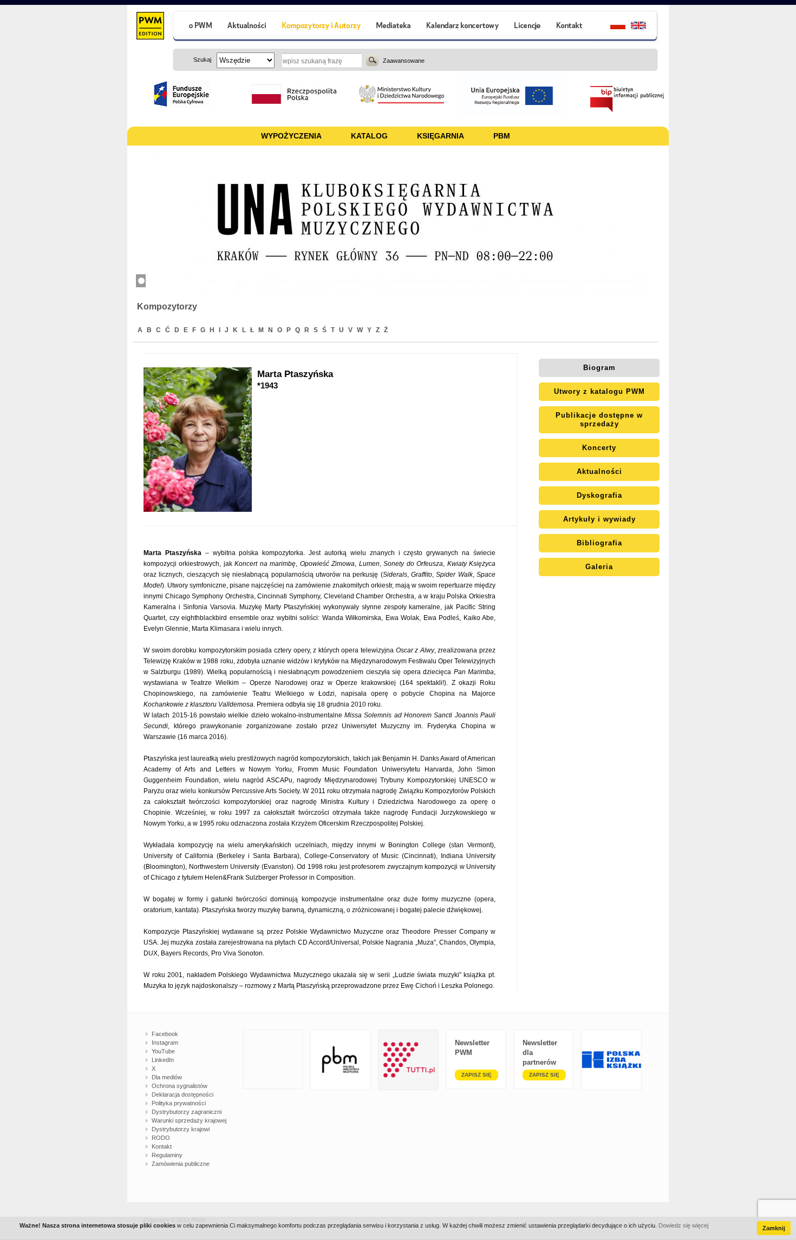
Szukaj (372, 60)
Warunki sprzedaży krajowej (189, 1120)
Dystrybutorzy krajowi (181, 1129)
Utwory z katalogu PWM (599, 391)
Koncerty (599, 448)
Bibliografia (599, 543)
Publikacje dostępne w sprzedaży (599, 419)
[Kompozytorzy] (322, 26)
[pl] (611, 26)
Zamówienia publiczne (181, 1163)
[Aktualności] (247, 26)
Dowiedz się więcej (683, 1225)
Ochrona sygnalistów (179, 1086)
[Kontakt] (570, 26)
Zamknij (773, 1228)
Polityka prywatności (179, 1103)
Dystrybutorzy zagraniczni (186, 1112)
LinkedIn (163, 1060)
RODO (161, 1138)
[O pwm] (196, 26)
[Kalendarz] (462, 26)
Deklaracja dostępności (182, 1094)
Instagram (165, 1042)
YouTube (163, 1051)
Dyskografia (599, 495)
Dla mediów (167, 1077)
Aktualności (599, 471)
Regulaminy (167, 1155)
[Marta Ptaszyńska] (200, 439)
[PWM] (149, 27)
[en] (644, 26)
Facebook (165, 1034)
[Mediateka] (394, 26)
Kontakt (162, 1146)
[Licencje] (526, 26)
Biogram (599, 368)
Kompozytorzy (167, 306)
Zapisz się (476, 1075)
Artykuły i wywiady (599, 519)
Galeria (599, 567)
